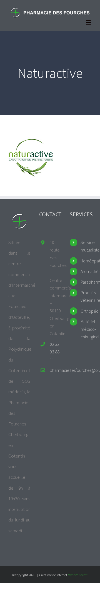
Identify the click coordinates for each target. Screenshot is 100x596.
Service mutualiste (86, 246)
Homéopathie (86, 261)
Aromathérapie (86, 271)
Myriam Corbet (78, 575)
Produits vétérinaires (86, 296)
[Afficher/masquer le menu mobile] (89, 22)
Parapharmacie (86, 282)
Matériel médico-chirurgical (86, 329)
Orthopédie (86, 311)
